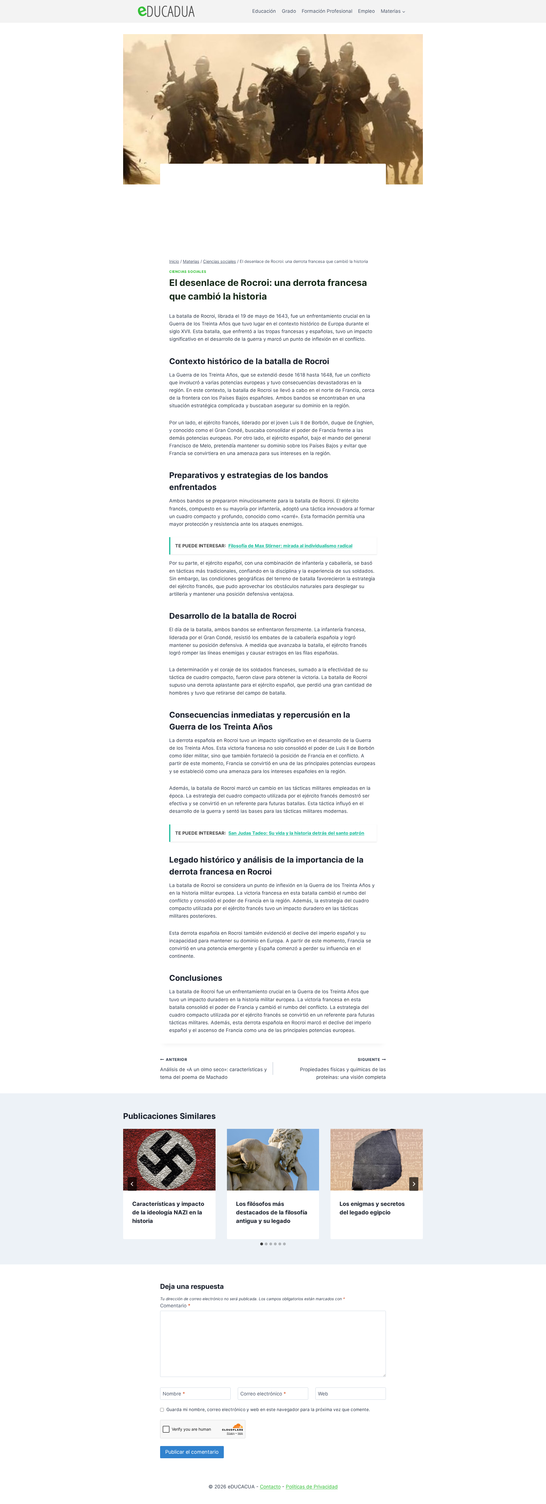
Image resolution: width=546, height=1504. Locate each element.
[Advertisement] (273, 215)
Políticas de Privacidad (312, 1487)
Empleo (366, 11)
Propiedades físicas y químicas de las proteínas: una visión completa (343, 1068)
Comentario (175, 1305)
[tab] (261, 1244)
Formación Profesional (327, 11)
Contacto (270, 1487)
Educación (264, 11)
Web (323, 1394)
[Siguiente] (413, 1184)
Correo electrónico (263, 1394)
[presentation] (169, 1159)
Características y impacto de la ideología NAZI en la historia (168, 1212)
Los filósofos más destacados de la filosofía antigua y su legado (271, 1212)
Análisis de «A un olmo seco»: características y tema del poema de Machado (213, 1068)
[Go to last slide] (132, 1184)
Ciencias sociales (187, 271)
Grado (289, 11)
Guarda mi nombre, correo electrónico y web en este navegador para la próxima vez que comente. (268, 1409)
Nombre (174, 1394)
